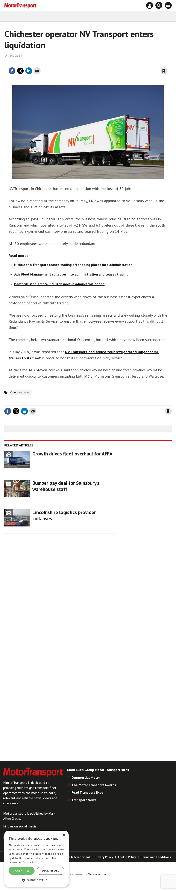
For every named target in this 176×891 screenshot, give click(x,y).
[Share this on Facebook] (12, 70)
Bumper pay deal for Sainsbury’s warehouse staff (65, 486)
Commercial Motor (85, 777)
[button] (36, 880)
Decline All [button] (50, 870)
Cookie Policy (127, 857)
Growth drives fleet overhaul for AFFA (72, 454)
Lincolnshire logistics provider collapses (64, 515)
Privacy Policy (104, 857)
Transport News (83, 800)
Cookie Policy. (31, 862)
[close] (167, 62)
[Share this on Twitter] (20, 70)
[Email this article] (37, 70)
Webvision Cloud (97, 874)
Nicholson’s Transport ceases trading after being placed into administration (73, 264)
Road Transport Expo (87, 792)
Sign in (112, 62)
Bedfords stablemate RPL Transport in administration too (59, 284)
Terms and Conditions (156, 857)
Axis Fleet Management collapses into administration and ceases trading (71, 274)
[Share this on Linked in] (28, 70)
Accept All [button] (22, 870)
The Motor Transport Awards (93, 785)
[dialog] (36, 859)
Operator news (20, 392)
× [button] (63, 835)
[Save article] (164, 70)
